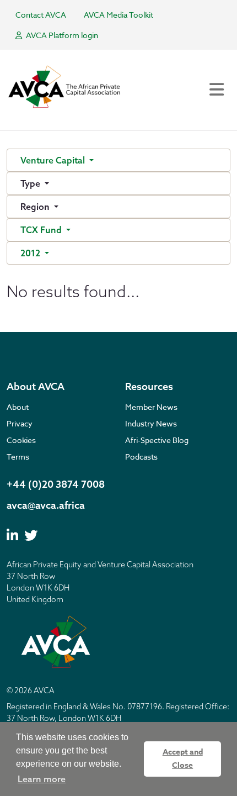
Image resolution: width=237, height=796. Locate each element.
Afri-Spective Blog (156, 440)
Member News (151, 407)
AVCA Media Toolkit (118, 14)
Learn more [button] (42, 778)
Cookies (21, 440)
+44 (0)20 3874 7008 (56, 484)
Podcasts (141, 456)
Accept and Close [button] (183, 758)
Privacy (20, 423)
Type (31, 183)
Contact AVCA (40, 14)
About (18, 407)
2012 (31, 253)
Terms (18, 456)
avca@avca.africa (46, 505)
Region (36, 206)
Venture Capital (53, 160)
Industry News (151, 423)
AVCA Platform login (61, 35)
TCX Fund (42, 229)
